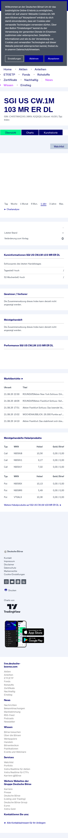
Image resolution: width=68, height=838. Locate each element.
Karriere (8, 789)
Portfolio (8, 765)
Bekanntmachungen (14, 708)
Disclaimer (9, 564)
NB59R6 (18, 490)
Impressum (9, 561)
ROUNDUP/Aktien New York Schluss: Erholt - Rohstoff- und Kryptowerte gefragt (43, 394)
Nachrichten (10, 705)
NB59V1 (18, 460)
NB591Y (18, 466)
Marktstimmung (12, 711)
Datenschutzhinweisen (27, 49)
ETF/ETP (9, 75)
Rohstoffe (43, 75)
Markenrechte (10, 571)
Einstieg (25, 85)
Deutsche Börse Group (15, 802)
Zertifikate (10, 80)
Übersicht (10, 132)
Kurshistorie (51, 132)
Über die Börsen (12, 735)
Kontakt (8, 558)
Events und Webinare (15, 751)
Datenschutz (10, 567)
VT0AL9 (18, 497)
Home (8, 69)
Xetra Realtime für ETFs (16, 772)
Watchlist (59, 146)
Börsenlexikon (11, 745)
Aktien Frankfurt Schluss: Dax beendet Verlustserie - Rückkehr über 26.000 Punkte (43, 407)
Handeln (8, 742)
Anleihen (40, 69)
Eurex (7, 805)
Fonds (26, 75)
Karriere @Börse (12, 775)
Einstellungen (14, 58)
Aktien (23, 69)
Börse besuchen (12, 732)
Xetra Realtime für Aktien (17, 769)
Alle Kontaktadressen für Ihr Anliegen (25, 822)
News (49, 80)
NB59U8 (18, 453)
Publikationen (11, 748)
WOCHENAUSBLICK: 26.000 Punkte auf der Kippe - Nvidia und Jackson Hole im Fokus (43, 414)
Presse (7, 792)
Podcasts (9, 718)
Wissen (8, 85)
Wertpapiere (10, 738)
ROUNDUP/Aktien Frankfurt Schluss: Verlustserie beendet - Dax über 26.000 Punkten (43, 401)
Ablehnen (34, 58)
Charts (30, 132)
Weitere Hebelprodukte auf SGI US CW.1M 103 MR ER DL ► (33, 505)
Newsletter (9, 721)
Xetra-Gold (10, 808)
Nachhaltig (31, 80)
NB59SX (18, 483)
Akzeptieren (53, 58)
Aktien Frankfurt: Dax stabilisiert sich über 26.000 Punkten (43, 421)
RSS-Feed (9, 715)
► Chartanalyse (11, 209)
